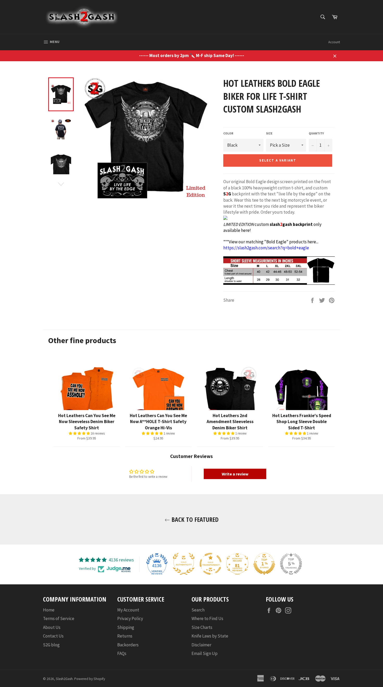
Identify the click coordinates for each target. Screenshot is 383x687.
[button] (80, 433)
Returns (124, 636)
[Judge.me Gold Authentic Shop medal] (184, 564)
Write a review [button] (235, 473)
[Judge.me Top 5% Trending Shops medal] (291, 564)
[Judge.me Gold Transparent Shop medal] (210, 564)
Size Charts (201, 627)
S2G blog (51, 645)
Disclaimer (201, 645)
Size (269, 133)
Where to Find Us (207, 618)
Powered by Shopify (89, 679)
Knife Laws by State (209, 636)
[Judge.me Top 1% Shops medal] (264, 564)
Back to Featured (194, 519)
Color (228, 133)
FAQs (121, 653)
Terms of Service (58, 618)
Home (48, 610)
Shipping (125, 627)
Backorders (128, 645)
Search (198, 610)
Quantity (316, 133)
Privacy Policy (130, 618)
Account (334, 42)
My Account (128, 610)
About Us (51, 627)
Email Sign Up (204, 653)
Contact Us (53, 636)
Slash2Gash (64, 679)
